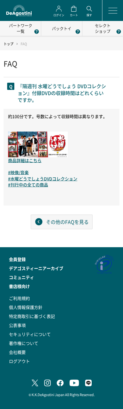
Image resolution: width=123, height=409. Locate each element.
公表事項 (17, 325)
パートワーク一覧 (20, 28)
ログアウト (19, 361)
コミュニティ (21, 277)
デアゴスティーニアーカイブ (36, 268)
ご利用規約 (19, 298)
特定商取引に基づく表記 (32, 316)
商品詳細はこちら (24, 160)
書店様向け (19, 286)
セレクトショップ (102, 28)
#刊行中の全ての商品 (28, 185)
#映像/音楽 (18, 172)
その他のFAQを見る (67, 221)
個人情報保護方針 (25, 307)
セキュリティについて (30, 334)
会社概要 (17, 352)
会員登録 (17, 259)
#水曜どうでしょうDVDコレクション (42, 179)
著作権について (23, 343)
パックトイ (61, 28)
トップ (8, 44)
